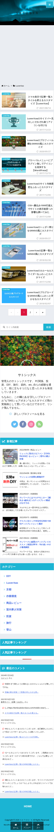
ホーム (7, 85)
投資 (8, 616)
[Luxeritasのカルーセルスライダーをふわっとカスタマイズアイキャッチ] (13, 273)
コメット (4, 678)
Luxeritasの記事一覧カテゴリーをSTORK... (22, 737)
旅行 (8, 622)
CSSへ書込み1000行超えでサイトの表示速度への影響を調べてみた (40, 209)
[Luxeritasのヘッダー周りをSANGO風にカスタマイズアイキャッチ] (13, 230)
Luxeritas (6, 94)
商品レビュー (14, 603)
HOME (28, 806)
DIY (8, 576)
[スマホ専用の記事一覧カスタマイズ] (13, 99)
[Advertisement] (27, 54)
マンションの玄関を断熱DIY (32, 476)
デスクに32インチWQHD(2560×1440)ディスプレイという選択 (35, 522)
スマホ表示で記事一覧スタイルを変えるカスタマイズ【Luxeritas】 (40, 100)
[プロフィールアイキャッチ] (13, 143)
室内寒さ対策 (14, 609)
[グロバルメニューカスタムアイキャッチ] (13, 165)
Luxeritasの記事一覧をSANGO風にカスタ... (22, 764)
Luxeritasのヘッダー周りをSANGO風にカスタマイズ (40, 230)
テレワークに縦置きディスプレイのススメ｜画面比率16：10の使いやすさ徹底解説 (35, 544)
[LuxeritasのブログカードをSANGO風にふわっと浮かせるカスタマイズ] (13, 295)
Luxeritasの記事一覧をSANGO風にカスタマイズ (40, 252)
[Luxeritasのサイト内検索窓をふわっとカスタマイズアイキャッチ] (13, 186)
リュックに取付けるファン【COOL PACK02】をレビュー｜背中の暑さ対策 (35, 456)
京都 (8, 589)
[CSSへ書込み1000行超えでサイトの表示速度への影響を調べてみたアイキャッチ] (13, 208)
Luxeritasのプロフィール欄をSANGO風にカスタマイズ (40, 143)
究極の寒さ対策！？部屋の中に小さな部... (21, 692)
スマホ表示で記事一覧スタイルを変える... (21, 713)
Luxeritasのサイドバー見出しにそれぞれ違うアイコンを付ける (40, 122)
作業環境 (11, 596)
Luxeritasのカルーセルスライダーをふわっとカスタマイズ (40, 274)
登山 (8, 629)
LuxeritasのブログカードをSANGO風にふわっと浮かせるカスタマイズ (40, 295)
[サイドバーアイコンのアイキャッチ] (13, 121)
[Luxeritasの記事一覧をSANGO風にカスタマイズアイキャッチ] (13, 252)
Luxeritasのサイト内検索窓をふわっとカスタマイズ (40, 187)
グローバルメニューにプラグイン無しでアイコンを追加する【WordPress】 (40, 165)
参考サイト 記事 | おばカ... (12, 702)
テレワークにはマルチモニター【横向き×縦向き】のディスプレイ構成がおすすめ (35, 500)
